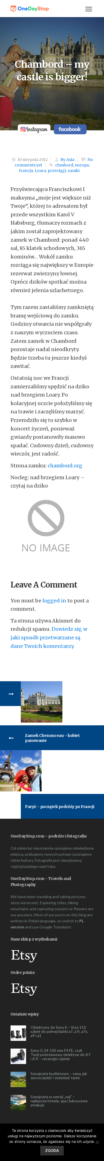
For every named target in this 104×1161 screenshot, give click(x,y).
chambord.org (65, 465)
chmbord (64, 165)
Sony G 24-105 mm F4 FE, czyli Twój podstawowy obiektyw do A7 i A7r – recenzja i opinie (60, 1054)
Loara (40, 170)
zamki (74, 170)
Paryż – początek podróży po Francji (59, 806)
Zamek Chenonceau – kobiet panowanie (52, 738)
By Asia (67, 159)
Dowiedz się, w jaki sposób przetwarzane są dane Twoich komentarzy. (49, 637)
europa (82, 165)
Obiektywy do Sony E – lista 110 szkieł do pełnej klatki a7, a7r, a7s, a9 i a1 (59, 1031)
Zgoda (52, 1150)
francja (26, 170)
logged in (54, 600)
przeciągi (57, 170)
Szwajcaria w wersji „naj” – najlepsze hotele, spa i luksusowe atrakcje (59, 1100)
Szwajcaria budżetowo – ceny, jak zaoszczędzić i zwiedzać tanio (59, 1075)
